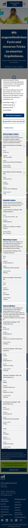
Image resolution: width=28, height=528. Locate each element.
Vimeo (5, 428)
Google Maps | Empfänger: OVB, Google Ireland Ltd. (11, 322)
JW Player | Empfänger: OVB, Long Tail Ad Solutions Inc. (12, 376)
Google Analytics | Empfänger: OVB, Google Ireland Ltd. (12, 210)
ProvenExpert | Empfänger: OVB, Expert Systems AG (11, 402)
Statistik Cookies (7, 105)
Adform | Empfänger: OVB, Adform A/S (12, 278)
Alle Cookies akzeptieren (13, 115)
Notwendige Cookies (8, 102)
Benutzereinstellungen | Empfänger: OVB (12, 146)
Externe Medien (7, 110)
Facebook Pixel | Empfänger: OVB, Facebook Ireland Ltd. (12, 251)
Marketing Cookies (8, 107)
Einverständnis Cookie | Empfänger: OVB (12, 172)
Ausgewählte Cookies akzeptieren (13, 121)
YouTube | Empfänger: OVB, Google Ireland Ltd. (12, 349)
